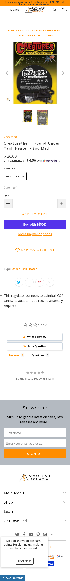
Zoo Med (10, 137)
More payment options (35, 234)
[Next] (62, 73)
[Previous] (7, 73)
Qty (6, 195)
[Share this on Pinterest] (39, 282)
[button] (32, 161)
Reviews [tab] (14, 355)
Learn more (24, 561)
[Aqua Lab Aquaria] (35, 10)
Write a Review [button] (36, 337)
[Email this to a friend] (50, 282)
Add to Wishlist (38, 250)
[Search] (56, 9)
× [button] (46, 534)
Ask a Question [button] (36, 346)
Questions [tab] (38, 355)
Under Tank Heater (24, 269)
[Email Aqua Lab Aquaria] (52, 534)
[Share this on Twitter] (19, 282)
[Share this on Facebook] (29, 282)
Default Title (15, 176)
